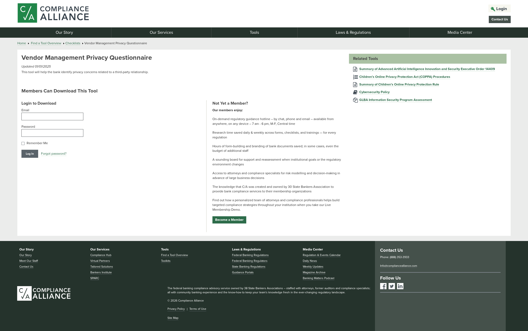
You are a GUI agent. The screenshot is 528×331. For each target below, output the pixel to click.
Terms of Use (197, 309)
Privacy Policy (176, 309)
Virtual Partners (100, 261)
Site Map (172, 318)
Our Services (161, 32)
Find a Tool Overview (46, 43)
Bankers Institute (101, 272)
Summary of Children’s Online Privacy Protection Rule (399, 84)
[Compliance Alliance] (97, 13)
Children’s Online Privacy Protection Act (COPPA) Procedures (404, 77)
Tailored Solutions (101, 266)
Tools (254, 32)
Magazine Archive (314, 272)
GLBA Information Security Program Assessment (395, 100)
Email (25, 110)
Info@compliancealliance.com (398, 266)
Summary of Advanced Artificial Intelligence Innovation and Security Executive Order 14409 (427, 69)
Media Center (460, 32)
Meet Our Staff (28, 261)
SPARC (94, 278)
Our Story (64, 32)
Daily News (310, 261)
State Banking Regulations (248, 266)
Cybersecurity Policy (374, 92)
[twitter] (392, 286)
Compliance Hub (100, 255)
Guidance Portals (243, 272)
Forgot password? (53, 154)
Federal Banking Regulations (250, 255)
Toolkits (166, 261)
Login (501, 8)
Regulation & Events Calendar (322, 255)
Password (28, 127)
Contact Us (499, 19)
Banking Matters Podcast (318, 278)
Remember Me (37, 143)
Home (21, 43)
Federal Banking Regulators (250, 261)
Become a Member (229, 220)
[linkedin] (400, 286)
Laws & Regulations (353, 32)
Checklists (72, 43)
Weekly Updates (313, 266)
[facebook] (383, 286)
